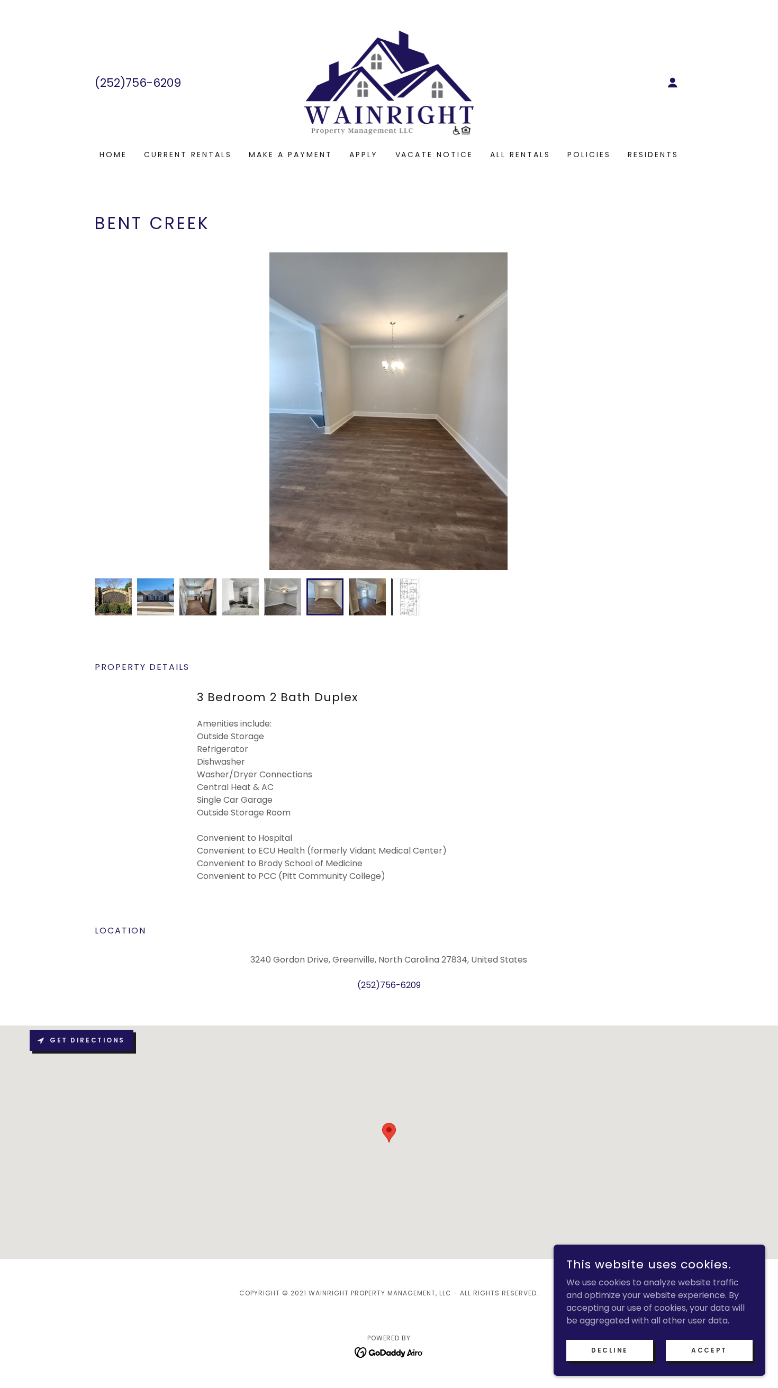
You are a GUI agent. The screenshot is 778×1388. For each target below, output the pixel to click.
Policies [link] (589, 154)
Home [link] (113, 154)
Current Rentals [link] (188, 154)
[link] (389, 82)
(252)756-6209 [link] (138, 83)
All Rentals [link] (520, 154)
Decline (609, 1349)
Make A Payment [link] (290, 154)
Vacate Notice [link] (434, 154)
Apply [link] (363, 154)
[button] (672, 82)
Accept (709, 1349)
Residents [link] (653, 154)
